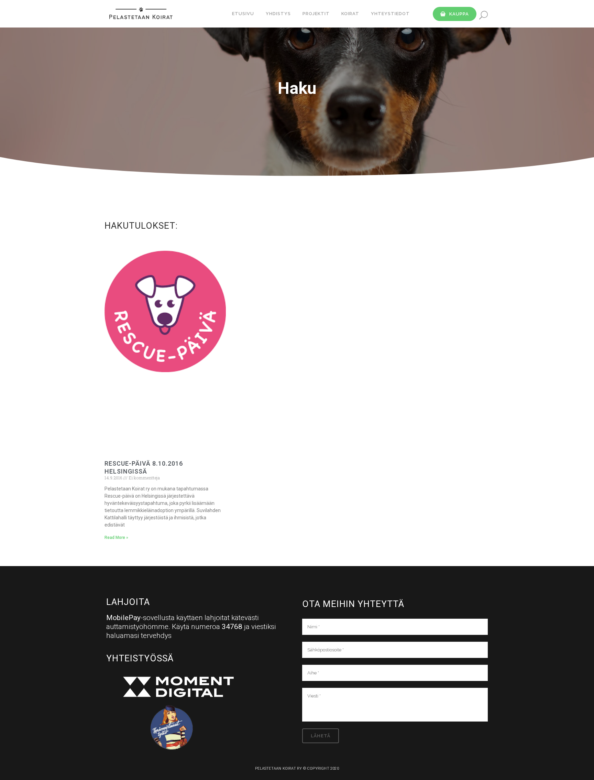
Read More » (116, 537)
